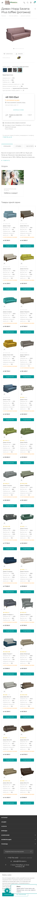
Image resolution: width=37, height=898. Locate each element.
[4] (7, 58)
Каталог (4, 817)
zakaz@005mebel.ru (19, 861)
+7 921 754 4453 (12, 857)
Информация (6, 839)
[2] (4, 58)
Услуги (4, 826)
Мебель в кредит (11, 193)
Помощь (4, 844)
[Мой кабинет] (31, 3)
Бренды (4, 830)
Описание (7, 146)
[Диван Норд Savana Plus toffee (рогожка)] (18, 34)
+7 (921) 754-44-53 (7, 137)
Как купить (30, 146)
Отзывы (18, 146)
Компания (5, 835)
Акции (3, 822)
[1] (3, 58)
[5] (9, 58)
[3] (6, 58)
